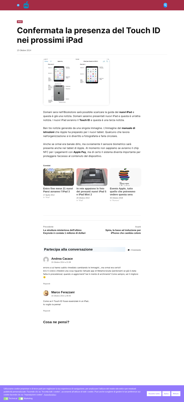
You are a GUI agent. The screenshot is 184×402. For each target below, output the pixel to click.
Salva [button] (166, 394)
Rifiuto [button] (176, 394)
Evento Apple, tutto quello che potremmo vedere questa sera (122, 191)
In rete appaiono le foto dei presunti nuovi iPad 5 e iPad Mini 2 (91, 191)
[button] (6, 398)
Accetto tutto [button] (154, 394)
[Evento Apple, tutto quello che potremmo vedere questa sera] (125, 177)
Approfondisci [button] (50, 395)
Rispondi (46, 284)
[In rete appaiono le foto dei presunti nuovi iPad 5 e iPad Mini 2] (91, 177)
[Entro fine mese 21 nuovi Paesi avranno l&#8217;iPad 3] (58, 177)
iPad (20, 22)
